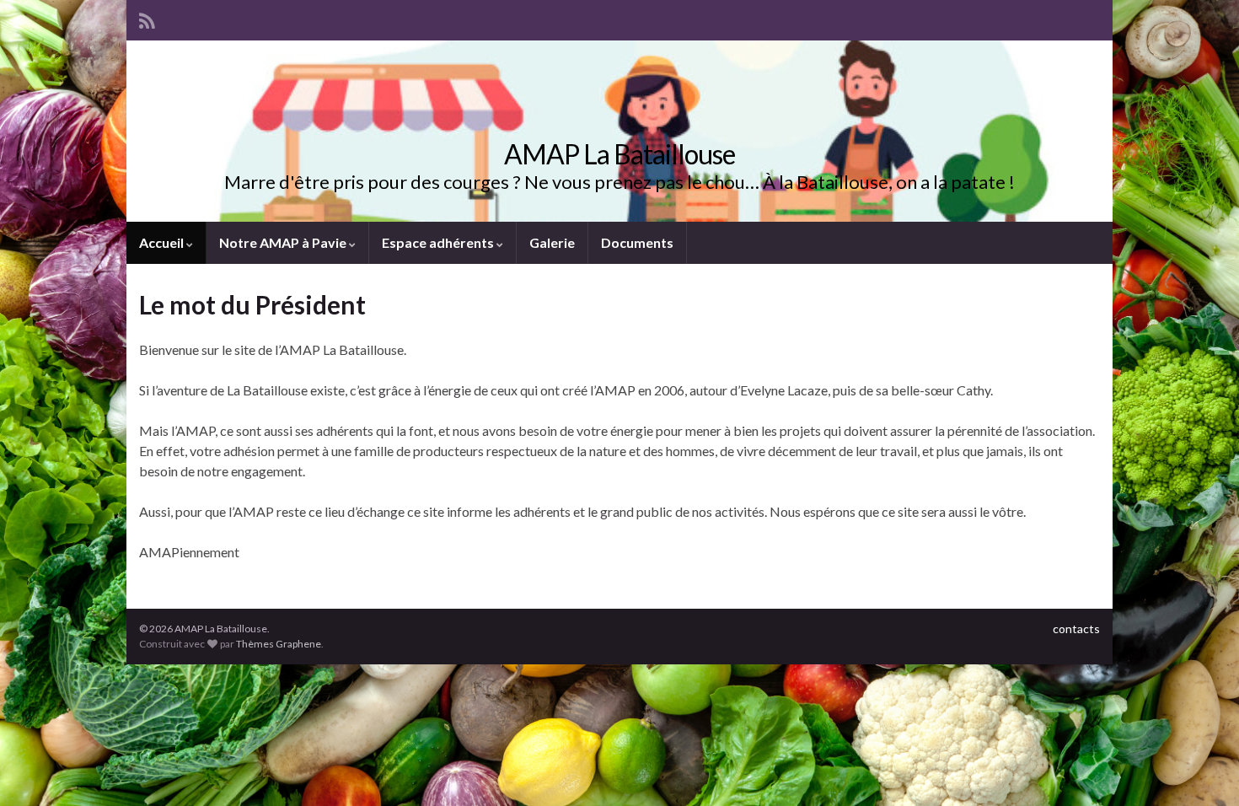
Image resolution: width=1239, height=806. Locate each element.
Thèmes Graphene (278, 643)
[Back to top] (1201, 768)
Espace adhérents (439, 242)
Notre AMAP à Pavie (284, 242)
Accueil (162, 242)
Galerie (552, 242)
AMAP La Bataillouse (619, 153)
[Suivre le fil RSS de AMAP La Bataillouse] (147, 18)
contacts (1076, 628)
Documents (637, 242)
